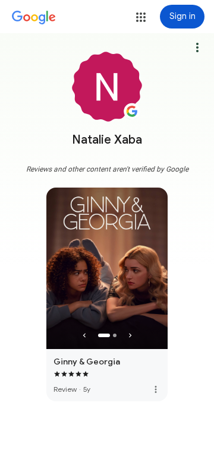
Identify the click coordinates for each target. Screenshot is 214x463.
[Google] (34, 18)
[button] (141, 17)
